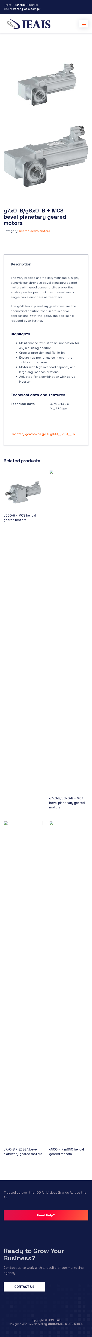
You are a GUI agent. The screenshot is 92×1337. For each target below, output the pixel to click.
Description (21, 264)
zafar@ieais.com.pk (26, 9)
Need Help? (46, 1215)
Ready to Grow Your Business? (34, 1254)
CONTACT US (24, 1287)
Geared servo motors (34, 231)
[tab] (21, 265)
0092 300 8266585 (25, 5)
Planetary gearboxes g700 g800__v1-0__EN (43, 434)
